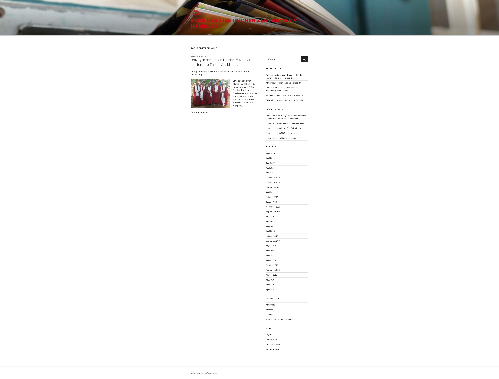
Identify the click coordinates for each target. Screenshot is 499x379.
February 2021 (272, 197)
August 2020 (271, 216)
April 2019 (270, 255)
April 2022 (270, 168)
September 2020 (273, 212)
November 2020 (273, 207)
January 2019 (271, 260)
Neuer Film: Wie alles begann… (294, 123)
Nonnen (269, 314)
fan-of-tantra (271, 115)
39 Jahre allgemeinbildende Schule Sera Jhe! (285, 95)
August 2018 (271, 275)
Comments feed (273, 344)
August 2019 (271, 246)
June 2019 (270, 251)
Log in (268, 335)
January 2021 (271, 202)
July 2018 (270, 280)
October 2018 (272, 265)
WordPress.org (272, 349)
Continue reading (199, 112)
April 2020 (270, 231)
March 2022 (271, 173)
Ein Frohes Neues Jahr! (291, 133)
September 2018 (273, 270)
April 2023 (270, 158)
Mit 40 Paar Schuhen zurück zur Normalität (284, 100)
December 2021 (273, 178)
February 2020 (272, 236)
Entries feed (271, 340)
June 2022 (270, 163)
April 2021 (270, 192)
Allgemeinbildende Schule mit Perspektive (284, 83)
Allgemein (270, 305)
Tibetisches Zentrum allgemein (279, 319)
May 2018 (270, 285)
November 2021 (273, 182)
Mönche (269, 310)
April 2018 (270, 289)
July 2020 (270, 221)
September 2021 (273, 187)
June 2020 (270, 226)
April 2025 (270, 153)
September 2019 (273, 241)
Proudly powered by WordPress (203, 373)
